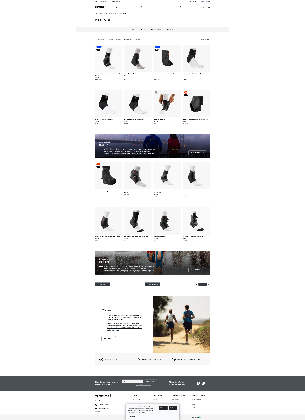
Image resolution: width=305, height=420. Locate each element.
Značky (194, 407)
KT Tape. (116, 330)
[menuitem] (147, 7)
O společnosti (136, 399)
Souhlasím (173, 408)
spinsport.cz (98, 411)
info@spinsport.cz (103, 408)
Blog (196, 1)
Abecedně (137, 39)
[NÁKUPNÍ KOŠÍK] (209, 7)
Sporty (193, 402)
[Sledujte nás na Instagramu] (203, 383)
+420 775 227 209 (103, 405)
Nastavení (132, 416)
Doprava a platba (157, 402)
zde (144, 412)
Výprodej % (195, 405)
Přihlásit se (150, 381)
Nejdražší (118, 39)
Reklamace (155, 399)
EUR (209, 1)
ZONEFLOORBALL (127, 328)
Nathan (109, 330)
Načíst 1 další (151, 284)
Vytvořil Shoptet (194, 417)
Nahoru (102, 284)
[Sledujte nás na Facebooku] (198, 383)
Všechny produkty (196, 399)
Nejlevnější (110, 39)
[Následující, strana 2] (202, 284)
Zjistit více (107, 338)
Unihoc (118, 328)
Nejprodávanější (128, 39)
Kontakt (135, 402)
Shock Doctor (111, 328)
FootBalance (137, 328)
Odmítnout (163, 408)
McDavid (139, 326)
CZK (206, 1)
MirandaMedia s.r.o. (206, 417)
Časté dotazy (191, 1)
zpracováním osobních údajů (143, 385)
